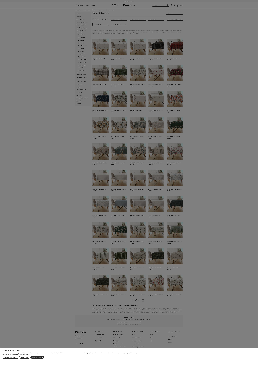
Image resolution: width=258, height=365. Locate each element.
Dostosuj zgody (24, 357)
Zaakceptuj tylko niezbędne (10, 357)
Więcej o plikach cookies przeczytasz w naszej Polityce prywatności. (17, 354)
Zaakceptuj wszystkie (37, 357)
